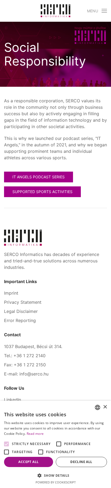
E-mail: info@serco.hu (26, 374)
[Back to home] (55, 10)
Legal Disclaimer (21, 311)
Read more (35, 433)
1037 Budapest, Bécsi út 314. (33, 346)
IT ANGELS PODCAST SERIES (38, 177)
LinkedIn (12, 399)
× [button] (105, 407)
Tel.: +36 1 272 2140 (25, 355)
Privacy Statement (22, 302)
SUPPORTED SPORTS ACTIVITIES (42, 191)
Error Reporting (20, 320)
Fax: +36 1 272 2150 (25, 364)
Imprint (11, 293)
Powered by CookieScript (56, 482)
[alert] (55, 444)
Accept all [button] (28, 462)
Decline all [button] (81, 462)
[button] (97, 10)
